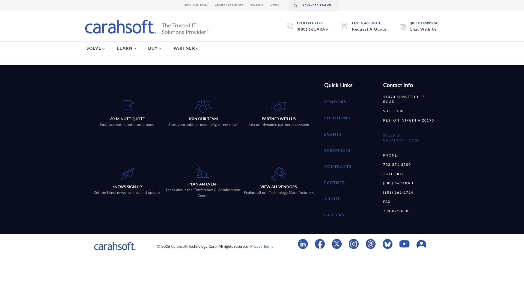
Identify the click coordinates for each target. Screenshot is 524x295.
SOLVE (94, 48)
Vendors (335, 101)
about (332, 198)
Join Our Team (196, 5)
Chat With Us (423, 29)
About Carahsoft (229, 5)
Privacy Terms (261, 246)
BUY (153, 48)
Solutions (337, 117)
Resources (337, 150)
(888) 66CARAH (313, 29)
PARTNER (184, 48)
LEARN (125, 48)
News (274, 5)
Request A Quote (369, 29)
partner (334, 182)
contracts (338, 166)
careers (334, 214)
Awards (257, 5)
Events (333, 134)
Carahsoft (179, 246)
